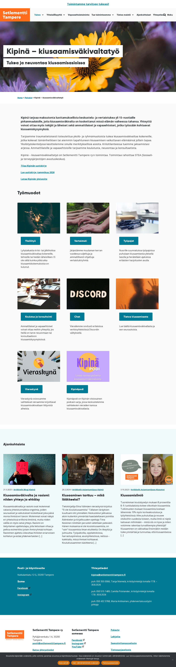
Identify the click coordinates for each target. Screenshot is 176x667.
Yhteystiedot (159, 14)
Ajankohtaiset (144, 14)
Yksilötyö (30, 240)
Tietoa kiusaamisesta (136, 316)
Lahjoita (115, 636)
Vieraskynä (31, 389)
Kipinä (32, 489)
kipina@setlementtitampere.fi (108, 574)
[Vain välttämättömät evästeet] (172, 659)
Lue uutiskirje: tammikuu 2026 (37, 172)
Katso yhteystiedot (43, 649)
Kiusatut (160, 489)
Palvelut (28, 97)
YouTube (78, 646)
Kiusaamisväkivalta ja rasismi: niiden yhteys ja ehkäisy (26, 497)
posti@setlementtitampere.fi (49, 643)
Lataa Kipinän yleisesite (34, 179)
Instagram (24, 594)
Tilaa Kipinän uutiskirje (34, 165)
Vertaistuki (80, 240)
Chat (77, 316)
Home (20, 97)
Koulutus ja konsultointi (38, 316)
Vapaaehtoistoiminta (78, 14)
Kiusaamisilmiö (132, 495)
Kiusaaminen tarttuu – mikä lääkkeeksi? (83, 497)
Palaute (115, 630)
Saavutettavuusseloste (124, 643)
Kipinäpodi (77, 389)
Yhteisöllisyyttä (54, 14)
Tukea (37, 14)
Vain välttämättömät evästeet (85, 663)
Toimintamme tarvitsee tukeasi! (88, 4)
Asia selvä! (63, 663)
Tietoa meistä (124, 14)
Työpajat (129, 240)
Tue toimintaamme (101, 14)
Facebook (24, 588)
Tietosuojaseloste (121, 649)
